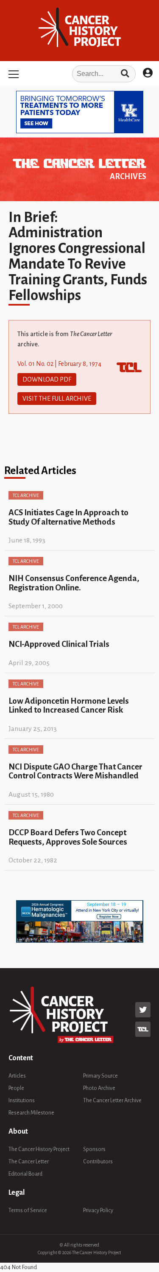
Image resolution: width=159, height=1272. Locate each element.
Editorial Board (25, 1174)
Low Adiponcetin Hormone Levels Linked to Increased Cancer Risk (68, 705)
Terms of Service (27, 1210)
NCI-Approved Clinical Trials (58, 644)
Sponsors (94, 1149)
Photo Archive (99, 1088)
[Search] (125, 73)
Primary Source (100, 1076)
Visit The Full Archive (56, 398)
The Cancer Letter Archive (112, 1101)
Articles (17, 1076)
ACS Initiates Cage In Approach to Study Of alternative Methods (68, 517)
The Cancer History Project (39, 1149)
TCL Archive (26, 495)
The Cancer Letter (28, 1162)
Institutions (21, 1101)
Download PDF (46, 379)
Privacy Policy (98, 1210)
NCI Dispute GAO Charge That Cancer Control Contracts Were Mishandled (75, 771)
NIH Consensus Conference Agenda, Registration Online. (73, 583)
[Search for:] (79, 73)
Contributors (98, 1162)
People (16, 1088)
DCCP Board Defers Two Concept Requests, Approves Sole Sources (67, 837)
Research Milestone (31, 1113)
